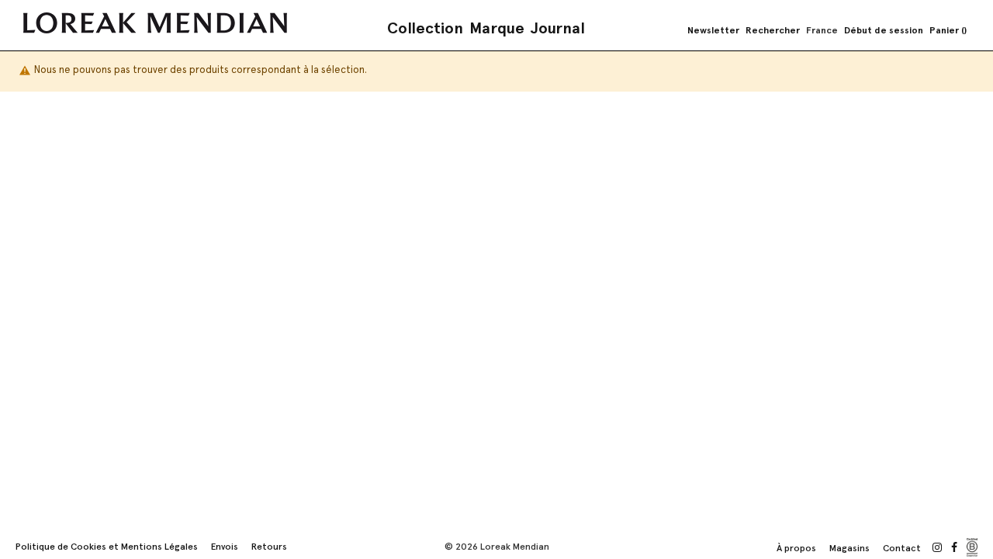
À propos (796, 548)
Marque (496, 28)
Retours (269, 546)
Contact (902, 548)
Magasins (849, 548)
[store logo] (155, 22)
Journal (558, 28)
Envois (224, 546)
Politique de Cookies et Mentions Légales (107, 546)
